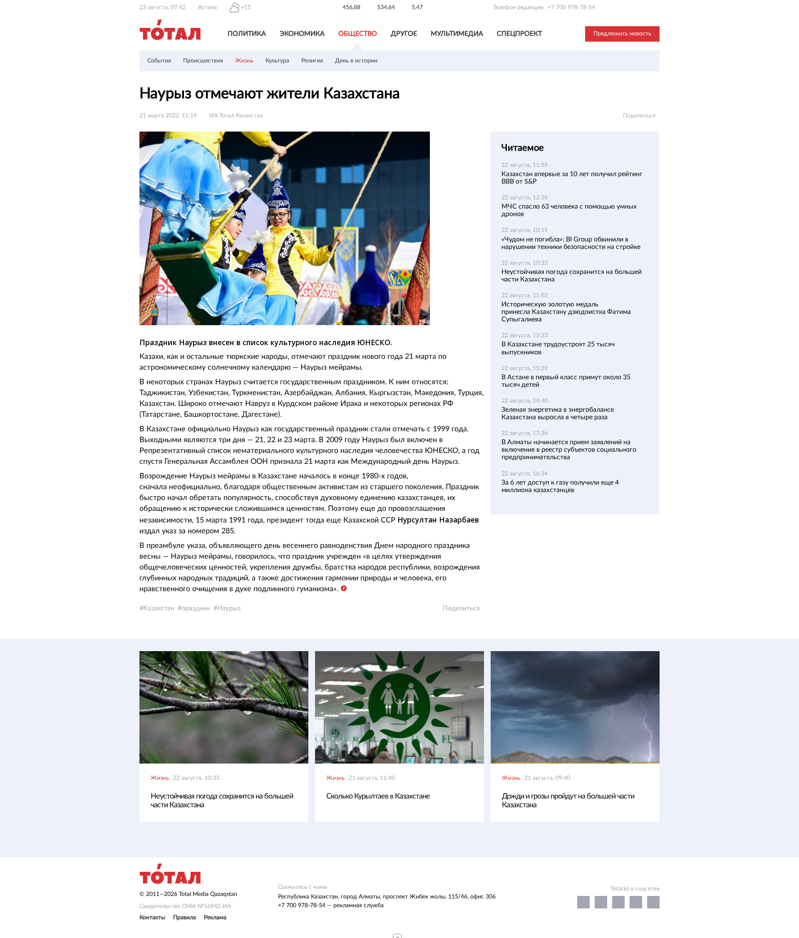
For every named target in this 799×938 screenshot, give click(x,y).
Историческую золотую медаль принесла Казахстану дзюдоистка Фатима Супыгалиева (566, 312)
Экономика (302, 33)
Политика (247, 33)
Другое (404, 33)
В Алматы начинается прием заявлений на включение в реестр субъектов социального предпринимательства (568, 449)
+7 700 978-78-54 (571, 7)
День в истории (356, 61)
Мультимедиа (457, 33)
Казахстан (158, 608)
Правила (184, 918)
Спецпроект (519, 33)
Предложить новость (622, 34)
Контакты (152, 918)
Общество (357, 33)
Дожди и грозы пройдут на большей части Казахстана (568, 801)
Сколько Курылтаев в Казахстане (378, 796)
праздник (195, 608)
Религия (312, 61)
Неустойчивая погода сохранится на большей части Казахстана (222, 801)
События (159, 61)
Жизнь (244, 61)
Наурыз (229, 608)
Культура (277, 61)
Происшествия (203, 61)
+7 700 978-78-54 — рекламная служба (331, 905)
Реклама (215, 918)
